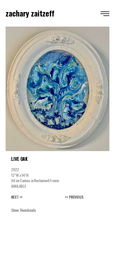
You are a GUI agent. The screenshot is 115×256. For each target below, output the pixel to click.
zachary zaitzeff (30, 13)
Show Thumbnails (23, 210)
